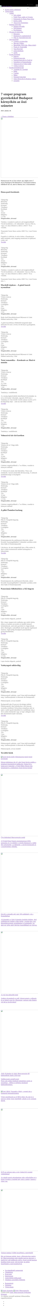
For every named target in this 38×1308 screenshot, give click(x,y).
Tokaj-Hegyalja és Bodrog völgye (25, 79)
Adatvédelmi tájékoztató (13, 1278)
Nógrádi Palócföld (20, 77)
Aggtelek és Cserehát (21, 69)
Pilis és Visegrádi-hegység (22, 38)
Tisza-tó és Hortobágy (21, 23)
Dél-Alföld (17, 15)
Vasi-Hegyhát (18, 49)
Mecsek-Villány (19, 43)
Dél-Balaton (18, 28)
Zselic (16, 53)
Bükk (15, 71)
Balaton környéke (15, 24)
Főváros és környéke (16, 32)
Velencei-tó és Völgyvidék (22, 64)
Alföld (11, 13)
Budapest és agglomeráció (22, 36)
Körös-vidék (18, 21)
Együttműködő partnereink (14, 1270)
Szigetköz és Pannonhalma (22, 62)
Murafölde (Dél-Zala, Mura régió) (25, 45)
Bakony (16, 56)
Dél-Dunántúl (13, 39)
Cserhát (16, 73)
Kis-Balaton (18, 30)
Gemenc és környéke (21, 41)
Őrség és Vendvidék (20, 47)
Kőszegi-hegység (19, 58)
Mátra (15, 75)
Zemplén (16, 81)
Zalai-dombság (18, 51)
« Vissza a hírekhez (7, 116)
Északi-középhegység (16, 67)
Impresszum (9, 1276)
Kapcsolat (8, 1274)
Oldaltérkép (9, 1272)
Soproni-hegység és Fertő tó (23, 60)
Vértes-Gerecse (19, 66)
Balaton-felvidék (19, 26)
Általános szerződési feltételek (15, 1280)
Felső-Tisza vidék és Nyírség (23, 17)
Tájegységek (9, 11)
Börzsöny (17, 34)
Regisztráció (9, 1283)
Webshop (8, 1285)
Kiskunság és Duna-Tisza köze (24, 19)
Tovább (3, 242)
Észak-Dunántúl (14, 54)
